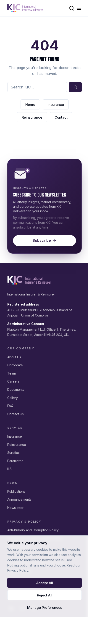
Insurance (55, 104)
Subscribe (42, 240)
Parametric (15, 461)
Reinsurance (32, 117)
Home (30, 104)
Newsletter (15, 508)
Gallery (12, 398)
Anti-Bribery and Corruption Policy (33, 530)
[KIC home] (29, 280)
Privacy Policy (17, 570)
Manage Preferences (44, 607)
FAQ (10, 406)
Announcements (19, 499)
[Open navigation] (79, 8)
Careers (13, 381)
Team (11, 373)
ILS (9, 469)
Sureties (13, 453)
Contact (61, 117)
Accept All (44, 583)
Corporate (15, 365)
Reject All (44, 595)
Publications (16, 491)
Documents (15, 389)
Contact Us (15, 414)
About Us (14, 357)
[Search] (71, 8)
